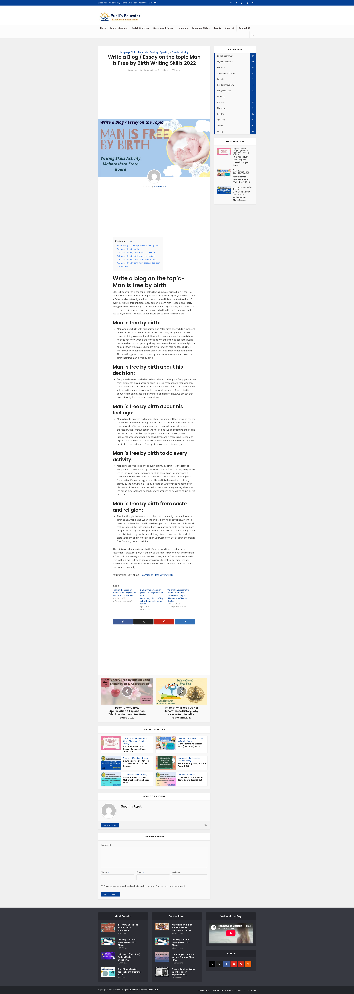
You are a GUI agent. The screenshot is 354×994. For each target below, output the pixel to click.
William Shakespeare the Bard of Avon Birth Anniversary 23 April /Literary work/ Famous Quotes (178, 595)
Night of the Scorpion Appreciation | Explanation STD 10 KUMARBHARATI (124, 593)
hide (129, 241)
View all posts (110, 825)
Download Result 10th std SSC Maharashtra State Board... (136, 764)
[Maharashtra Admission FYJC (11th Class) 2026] (225, 172)
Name (105, 872)
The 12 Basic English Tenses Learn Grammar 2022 (129, 972)
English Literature (118, 28)
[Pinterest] (241, 964)
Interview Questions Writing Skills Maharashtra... (128, 927)
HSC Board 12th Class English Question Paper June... (241, 161)
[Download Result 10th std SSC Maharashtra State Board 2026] (225, 190)
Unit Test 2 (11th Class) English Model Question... (129, 957)
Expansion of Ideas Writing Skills (156, 574)
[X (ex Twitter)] (219, 964)
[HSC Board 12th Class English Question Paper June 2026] (225, 151)
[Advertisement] (154, 95)
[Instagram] (212, 964)
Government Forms (163, 28)
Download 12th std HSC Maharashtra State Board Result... (136, 780)
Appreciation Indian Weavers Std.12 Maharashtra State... (182, 927)
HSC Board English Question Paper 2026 (192, 765)
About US (143, 3)
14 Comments (177, 963)
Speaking (165, 52)
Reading (154, 52)
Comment (106, 845)
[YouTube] (234, 964)
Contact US (153, 3)
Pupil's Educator (129, 989)
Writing (184, 52)
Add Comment (146, 70)
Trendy (217, 28)
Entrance (181, 738)
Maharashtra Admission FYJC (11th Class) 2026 (190, 745)
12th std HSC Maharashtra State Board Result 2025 (191, 778)
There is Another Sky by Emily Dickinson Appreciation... (183, 972)
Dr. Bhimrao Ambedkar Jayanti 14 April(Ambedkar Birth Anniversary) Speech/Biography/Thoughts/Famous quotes (152, 597)
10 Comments (177, 977)
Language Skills (200, 28)
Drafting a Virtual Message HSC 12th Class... (127, 942)
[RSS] (248, 964)
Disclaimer (102, 3)
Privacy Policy (114, 3)
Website (176, 872)
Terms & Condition (129, 3)
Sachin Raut (163, 70)
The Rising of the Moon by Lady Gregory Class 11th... (183, 957)
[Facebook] (226, 964)
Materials (183, 28)
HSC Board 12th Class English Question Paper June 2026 (134, 749)
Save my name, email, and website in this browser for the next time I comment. (144, 886)
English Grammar (140, 28)
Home (103, 28)
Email (140, 872)
